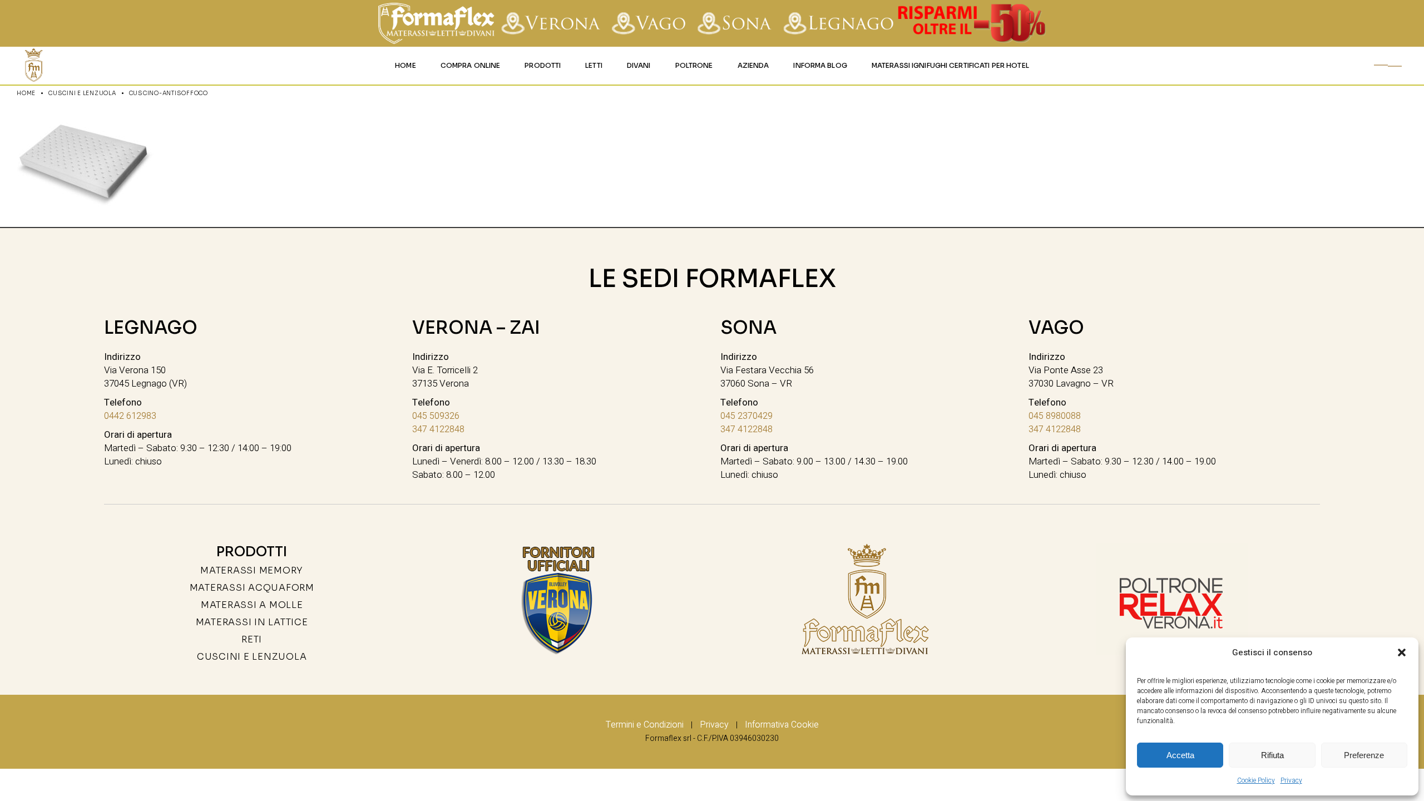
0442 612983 (130, 416)
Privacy (1291, 780)
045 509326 (435, 416)
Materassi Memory (251, 570)
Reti (251, 639)
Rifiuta (1272, 755)
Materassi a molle (252, 605)
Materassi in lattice (252, 622)
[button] (1401, 652)
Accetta (1180, 755)
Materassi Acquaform (252, 588)
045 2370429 (746, 416)
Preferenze (1364, 755)
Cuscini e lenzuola (252, 656)
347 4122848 (438, 429)
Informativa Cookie (782, 724)
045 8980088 (1055, 416)
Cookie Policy (1256, 780)
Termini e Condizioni (645, 724)
